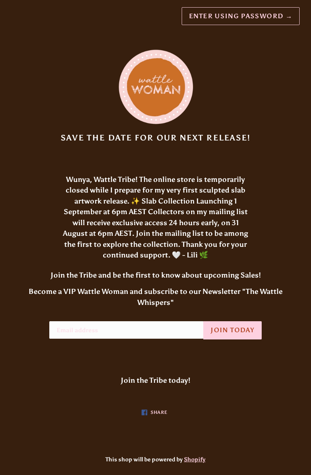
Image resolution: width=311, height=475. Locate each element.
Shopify (195, 459)
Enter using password (240, 16)
